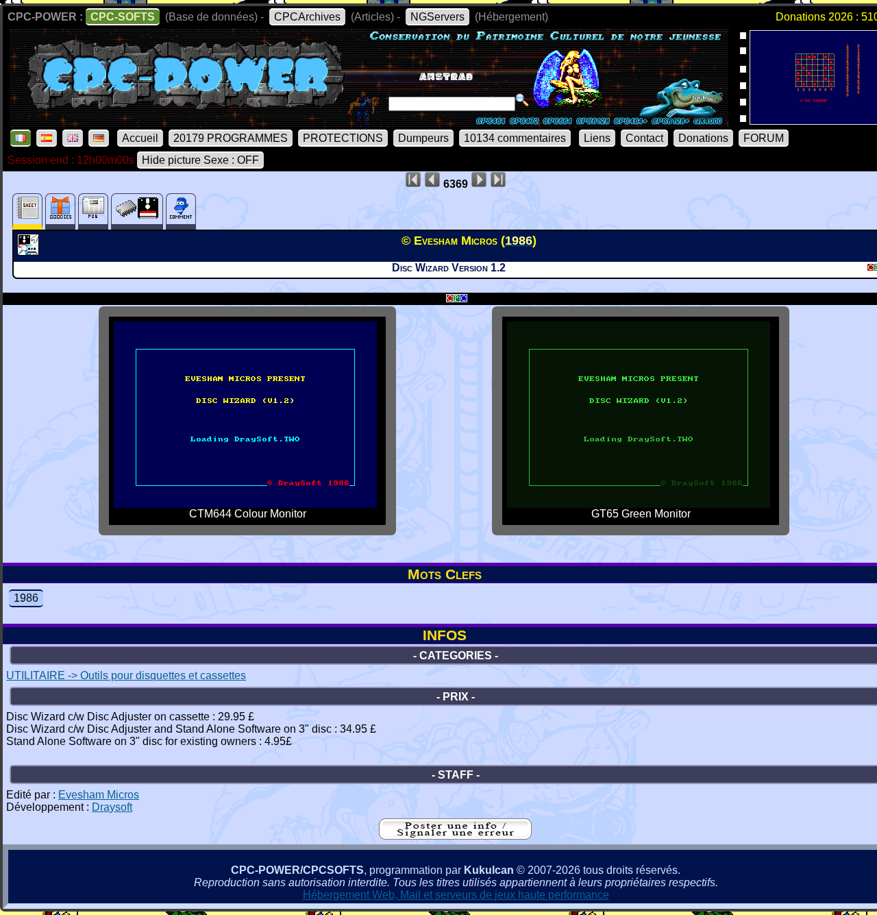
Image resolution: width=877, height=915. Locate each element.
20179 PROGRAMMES (230, 138)
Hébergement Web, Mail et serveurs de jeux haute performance (456, 895)
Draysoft (112, 807)
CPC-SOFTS (122, 17)
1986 (26, 598)
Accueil (140, 138)
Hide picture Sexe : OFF (200, 160)
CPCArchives (307, 17)
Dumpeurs (423, 138)
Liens (597, 138)
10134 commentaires (515, 138)
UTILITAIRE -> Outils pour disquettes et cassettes (126, 675)
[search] (522, 100)
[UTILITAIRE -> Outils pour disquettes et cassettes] (29, 251)
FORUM (763, 138)
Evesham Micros (98, 795)
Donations (703, 138)
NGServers (437, 17)
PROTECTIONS (343, 138)
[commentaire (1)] (181, 211)
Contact (644, 138)
